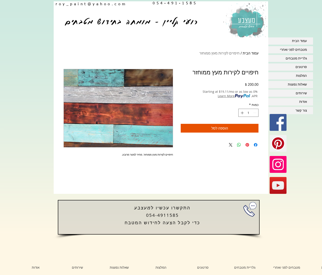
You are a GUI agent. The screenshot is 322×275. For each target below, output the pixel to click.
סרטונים (301, 67)
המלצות (301, 76)
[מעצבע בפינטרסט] (278, 143)
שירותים (301, 93)
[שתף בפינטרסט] (247, 144)
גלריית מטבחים (296, 58)
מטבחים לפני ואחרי (293, 50)
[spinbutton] (248, 113)
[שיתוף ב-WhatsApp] (239, 144)
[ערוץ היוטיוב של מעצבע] (278, 185)
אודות (303, 102)
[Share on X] (230, 144)
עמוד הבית (250, 53)
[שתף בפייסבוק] (255, 144)
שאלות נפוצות (297, 84)
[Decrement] (255, 113)
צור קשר (301, 110)
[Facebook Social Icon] (278, 122)
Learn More (226, 96)
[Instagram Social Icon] (278, 164)
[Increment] (241, 113)
